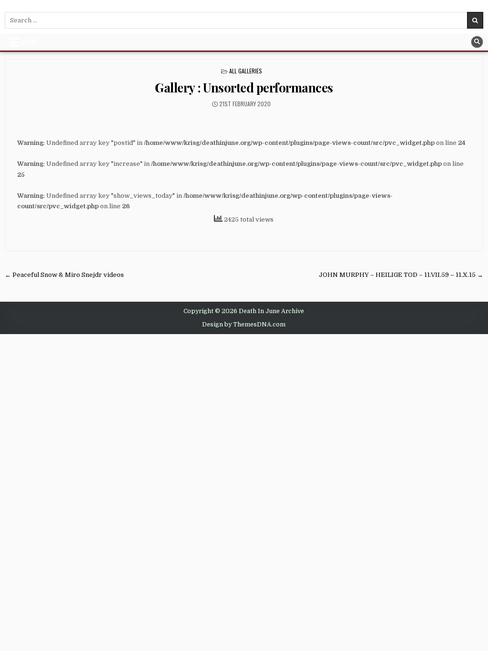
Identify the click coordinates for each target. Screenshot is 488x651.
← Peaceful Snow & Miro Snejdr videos (64, 274)
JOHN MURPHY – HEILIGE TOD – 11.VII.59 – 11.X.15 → (401, 274)
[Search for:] (244, 20)
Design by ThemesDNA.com (243, 324)
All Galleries (245, 71)
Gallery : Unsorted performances (244, 87)
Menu (29, 42)
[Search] (477, 42)
